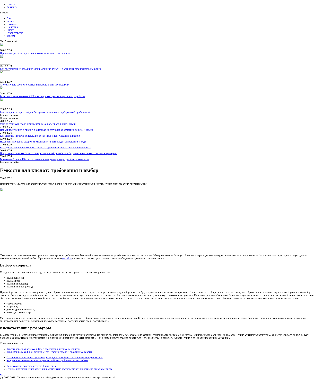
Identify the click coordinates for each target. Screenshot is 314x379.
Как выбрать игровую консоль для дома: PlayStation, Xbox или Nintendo (40, 135)
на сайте (67, 258)
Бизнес (10, 21)
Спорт (10, 29)
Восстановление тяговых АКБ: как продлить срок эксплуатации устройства (42, 96)
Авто (9, 18)
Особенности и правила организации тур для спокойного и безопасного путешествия (55, 357)
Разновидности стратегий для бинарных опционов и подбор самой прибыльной (45, 112)
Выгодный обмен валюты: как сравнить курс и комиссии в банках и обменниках (45, 147)
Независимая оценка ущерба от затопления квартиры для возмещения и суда (43, 141)
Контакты (12, 7)
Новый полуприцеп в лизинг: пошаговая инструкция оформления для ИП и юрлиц (47, 129)
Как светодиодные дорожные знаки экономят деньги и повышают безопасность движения (50, 68)
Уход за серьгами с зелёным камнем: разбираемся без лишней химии (38, 124)
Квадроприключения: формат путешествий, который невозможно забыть (47, 360)
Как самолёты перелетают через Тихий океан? (32, 366)
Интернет (12, 24)
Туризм (11, 35)
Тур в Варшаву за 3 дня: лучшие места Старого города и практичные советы (49, 352)
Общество (12, 27)
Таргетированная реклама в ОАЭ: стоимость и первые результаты (43, 349)
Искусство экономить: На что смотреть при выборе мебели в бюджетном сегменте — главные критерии (58, 153)
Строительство (15, 32)
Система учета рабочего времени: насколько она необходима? (34, 84)
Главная (11, 4)
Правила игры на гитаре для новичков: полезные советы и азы (35, 53)
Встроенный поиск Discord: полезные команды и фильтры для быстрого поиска (44, 159)
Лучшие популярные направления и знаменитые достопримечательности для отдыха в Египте (59, 369)
